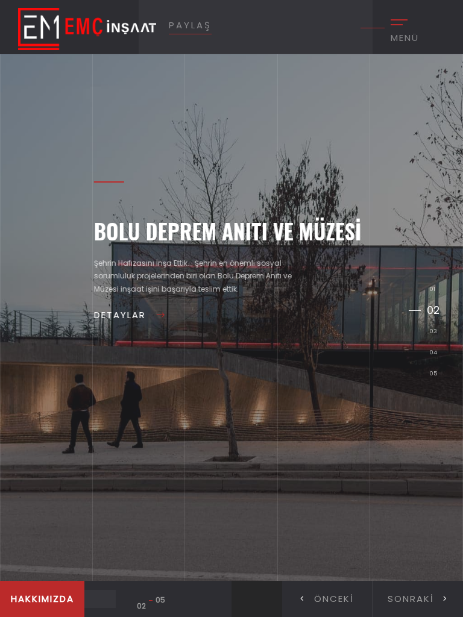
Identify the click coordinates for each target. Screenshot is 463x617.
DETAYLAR (97, 314)
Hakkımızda (42, 598)
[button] (418, 599)
